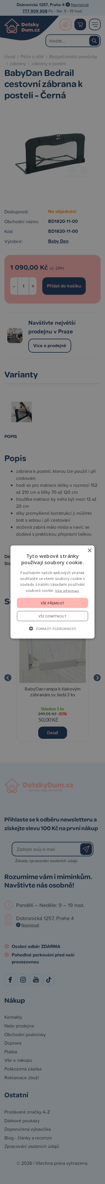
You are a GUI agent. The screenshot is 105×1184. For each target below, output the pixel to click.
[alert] (52, 592)
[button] (52, 628)
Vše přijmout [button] (52, 603)
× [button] (89, 550)
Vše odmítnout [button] (52, 616)
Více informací (67, 590)
